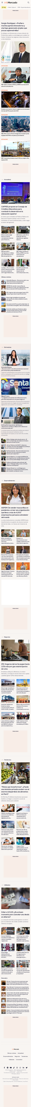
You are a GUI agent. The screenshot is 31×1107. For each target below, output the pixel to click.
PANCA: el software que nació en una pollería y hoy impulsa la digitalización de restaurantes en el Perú (7, 816)
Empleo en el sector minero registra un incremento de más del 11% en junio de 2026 (15, 110)
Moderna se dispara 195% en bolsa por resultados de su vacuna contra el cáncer (22, 816)
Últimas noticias (11, 1053)
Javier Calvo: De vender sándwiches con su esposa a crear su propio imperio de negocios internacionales (17, 994)
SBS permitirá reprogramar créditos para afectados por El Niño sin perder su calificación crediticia (7, 254)
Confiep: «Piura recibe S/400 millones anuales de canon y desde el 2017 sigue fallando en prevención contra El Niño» (7, 270)
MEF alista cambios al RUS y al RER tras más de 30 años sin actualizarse (15, 85)
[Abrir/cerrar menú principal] (2, 2)
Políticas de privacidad (22, 1072)
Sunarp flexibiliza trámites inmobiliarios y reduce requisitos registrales (7, 938)
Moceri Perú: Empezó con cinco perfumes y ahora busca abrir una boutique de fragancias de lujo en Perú (7, 557)
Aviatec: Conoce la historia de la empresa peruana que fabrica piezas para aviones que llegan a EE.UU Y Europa (17, 1011)
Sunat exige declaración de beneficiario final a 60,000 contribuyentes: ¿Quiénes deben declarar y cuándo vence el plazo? (6, 955)
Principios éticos (16, 1073)
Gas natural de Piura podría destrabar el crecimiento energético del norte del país (17, 304)
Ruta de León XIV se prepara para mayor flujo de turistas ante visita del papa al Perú (22, 832)
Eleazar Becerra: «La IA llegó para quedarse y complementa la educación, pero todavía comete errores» (17, 469)
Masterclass (12, 1071)
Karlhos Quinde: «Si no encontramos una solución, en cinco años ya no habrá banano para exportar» (17, 452)
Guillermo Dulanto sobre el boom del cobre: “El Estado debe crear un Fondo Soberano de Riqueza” (16, 464)
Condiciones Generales (9, 1072)
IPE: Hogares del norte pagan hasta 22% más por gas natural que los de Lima (17, 293)
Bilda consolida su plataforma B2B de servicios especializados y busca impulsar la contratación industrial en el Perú (7, 541)
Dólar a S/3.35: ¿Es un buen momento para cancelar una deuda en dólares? (15, 914)
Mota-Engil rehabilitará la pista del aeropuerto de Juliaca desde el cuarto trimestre (16, 299)
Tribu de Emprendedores (20, 1070)
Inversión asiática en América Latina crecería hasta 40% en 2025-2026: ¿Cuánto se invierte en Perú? (16, 310)
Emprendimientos (8, 1056)
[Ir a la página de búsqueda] (28, 2)
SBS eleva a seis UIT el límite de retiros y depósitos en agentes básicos (22, 237)
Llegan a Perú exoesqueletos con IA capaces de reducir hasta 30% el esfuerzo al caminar (22, 848)
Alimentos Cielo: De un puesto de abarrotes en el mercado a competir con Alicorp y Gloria (22, 574)
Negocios (17, 1056)
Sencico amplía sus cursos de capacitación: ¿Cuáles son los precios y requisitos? (23, 971)
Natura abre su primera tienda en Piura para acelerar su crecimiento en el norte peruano (23, 707)
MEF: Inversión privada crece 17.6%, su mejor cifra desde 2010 (15, 159)
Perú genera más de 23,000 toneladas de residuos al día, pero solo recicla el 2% (7, 971)
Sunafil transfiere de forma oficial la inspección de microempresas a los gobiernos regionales (22, 270)
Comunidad (19, 1059)
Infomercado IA (9, 1070)
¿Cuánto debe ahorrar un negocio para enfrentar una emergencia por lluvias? (22, 955)
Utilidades (11, 1059)
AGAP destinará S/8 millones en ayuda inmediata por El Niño (22, 722)
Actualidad (4, 65)
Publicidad (19, 1071)
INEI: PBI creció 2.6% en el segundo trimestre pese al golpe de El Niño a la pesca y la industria (15, 134)
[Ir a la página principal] (10, 2)
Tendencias (24, 1056)
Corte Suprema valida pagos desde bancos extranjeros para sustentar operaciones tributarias (22, 938)
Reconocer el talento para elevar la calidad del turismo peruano (7, 847)
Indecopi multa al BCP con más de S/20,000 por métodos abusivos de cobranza (7, 832)
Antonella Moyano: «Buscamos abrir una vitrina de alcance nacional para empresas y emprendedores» (17, 282)
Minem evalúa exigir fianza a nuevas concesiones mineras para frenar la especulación (7, 237)
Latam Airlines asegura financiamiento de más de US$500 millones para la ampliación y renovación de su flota (7, 723)
